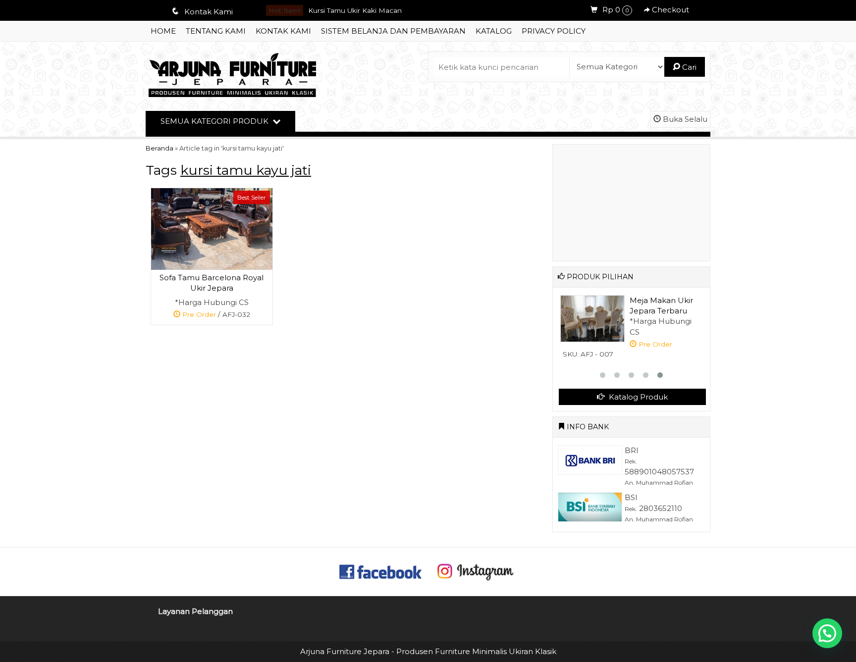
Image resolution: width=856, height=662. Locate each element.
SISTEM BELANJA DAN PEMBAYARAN (393, 31)
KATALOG (494, 31)
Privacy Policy (554, 31)
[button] (827, 633)
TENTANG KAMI (216, 31)
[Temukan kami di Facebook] (381, 570)
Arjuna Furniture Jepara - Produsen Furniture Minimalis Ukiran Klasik (428, 651)
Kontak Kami (283, 31)
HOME (163, 31)
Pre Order (215, 316)
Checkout (669, 9)
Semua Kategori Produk (215, 121)
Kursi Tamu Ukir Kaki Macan (355, 10)
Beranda (159, 148)
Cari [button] (688, 67)
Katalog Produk (637, 397)
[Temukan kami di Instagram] (475, 570)
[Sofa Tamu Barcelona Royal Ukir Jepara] (211, 228)
